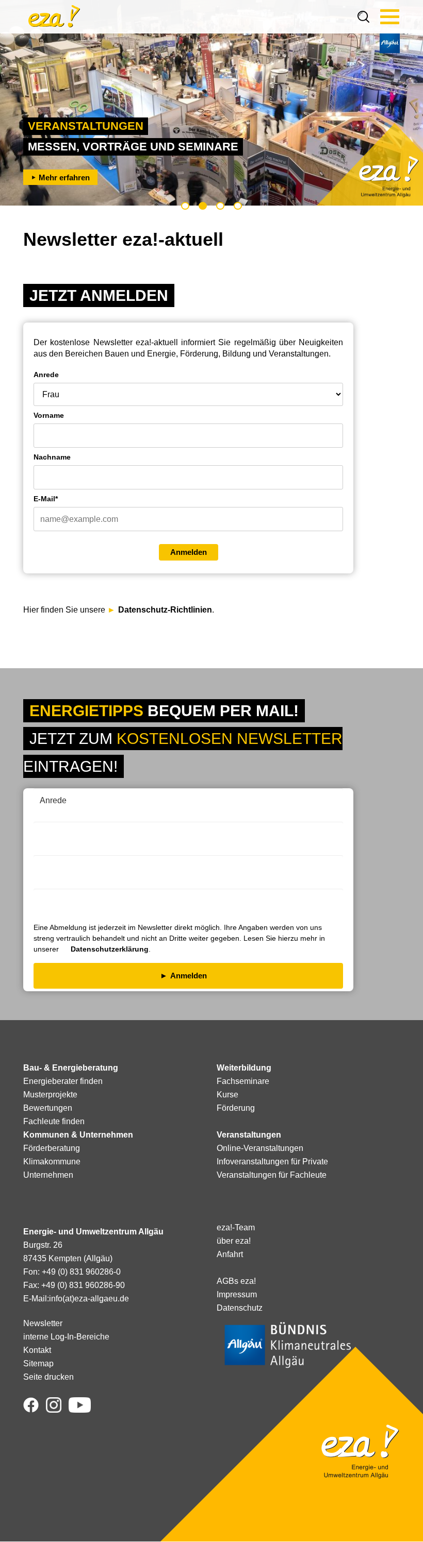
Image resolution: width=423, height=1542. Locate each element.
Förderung (236, 1108)
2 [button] (203, 206)
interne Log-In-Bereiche (66, 1336)
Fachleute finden (54, 1121)
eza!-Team (236, 1227)
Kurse (227, 1094)
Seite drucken (48, 1376)
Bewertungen (47, 1108)
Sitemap (38, 1363)
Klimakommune (51, 1161)
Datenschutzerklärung (110, 949)
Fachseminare (243, 1081)
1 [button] (185, 206)
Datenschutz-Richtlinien (165, 609)
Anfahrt (230, 1254)
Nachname (52, 457)
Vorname (49, 415)
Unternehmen (48, 1175)
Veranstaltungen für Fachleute (272, 1175)
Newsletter (42, 1323)
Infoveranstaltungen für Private (272, 1161)
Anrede (46, 374)
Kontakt (37, 1350)
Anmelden (188, 552)
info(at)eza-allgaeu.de (89, 1298)
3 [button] (220, 206)
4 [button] (238, 206)
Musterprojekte (50, 1094)
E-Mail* (46, 499)
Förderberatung (51, 1148)
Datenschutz (240, 1307)
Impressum (237, 1294)
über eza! (234, 1240)
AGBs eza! (236, 1281)
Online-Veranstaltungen (260, 1148)
